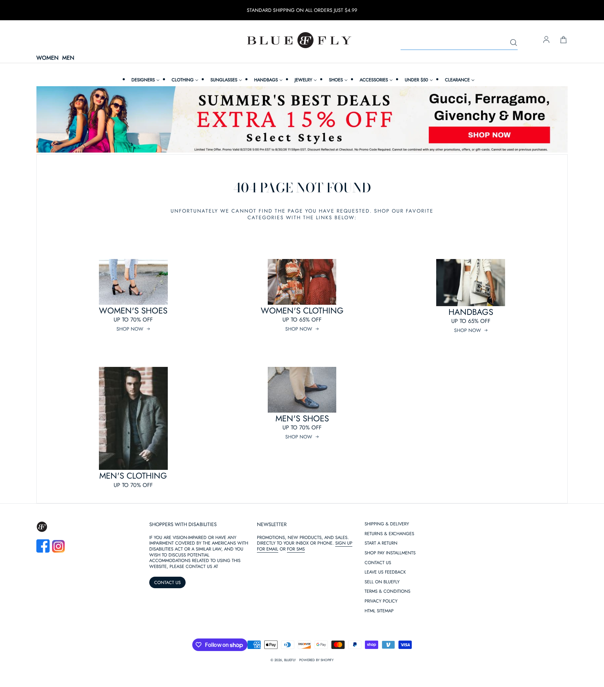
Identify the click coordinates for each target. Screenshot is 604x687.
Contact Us (378, 563)
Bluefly (290, 660)
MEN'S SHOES (302, 418)
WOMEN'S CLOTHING (302, 310)
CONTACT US (167, 582)
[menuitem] (144, 80)
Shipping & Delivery (387, 524)
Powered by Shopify (316, 660)
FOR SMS (296, 549)
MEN (68, 58)
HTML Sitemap (379, 611)
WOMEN (47, 58)
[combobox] (459, 43)
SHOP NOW (129, 328)
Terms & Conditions (387, 591)
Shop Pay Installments (390, 553)
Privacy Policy (381, 601)
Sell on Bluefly (382, 582)
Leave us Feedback (385, 572)
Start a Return (381, 543)
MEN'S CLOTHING (133, 476)
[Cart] (563, 40)
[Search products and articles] (513, 43)
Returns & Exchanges (389, 534)
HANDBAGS (470, 312)
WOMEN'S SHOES (133, 310)
